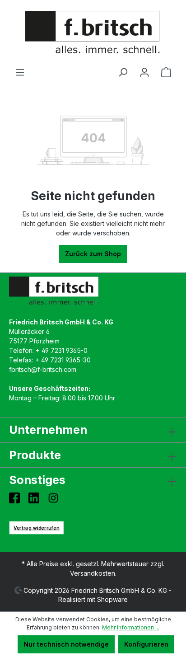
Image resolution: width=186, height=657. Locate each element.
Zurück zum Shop (93, 254)
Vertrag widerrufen (37, 527)
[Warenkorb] (166, 72)
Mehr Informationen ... (130, 627)
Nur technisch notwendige (66, 644)
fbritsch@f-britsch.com (42, 369)
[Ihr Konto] (144, 72)
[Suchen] (123, 72)
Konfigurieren (146, 644)
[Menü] (20, 72)
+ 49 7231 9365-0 (62, 350)
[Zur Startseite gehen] (93, 33)
